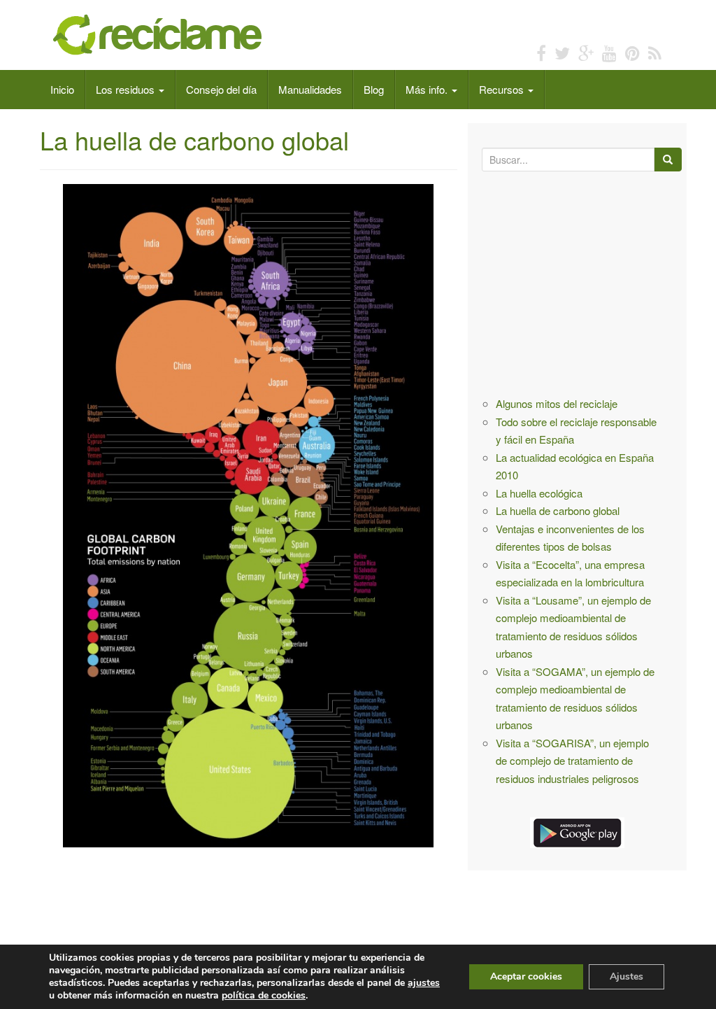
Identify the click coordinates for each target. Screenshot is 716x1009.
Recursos (503, 89)
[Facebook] (541, 52)
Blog (374, 89)
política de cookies (264, 995)
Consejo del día (221, 89)
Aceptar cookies (526, 976)
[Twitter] (562, 52)
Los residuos (126, 89)
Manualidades (310, 89)
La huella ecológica (539, 493)
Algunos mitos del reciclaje (556, 403)
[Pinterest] (632, 52)
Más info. (428, 89)
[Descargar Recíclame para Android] (577, 830)
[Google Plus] (586, 52)
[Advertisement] (294, 899)
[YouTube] (609, 52)
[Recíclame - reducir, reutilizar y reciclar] (159, 33)
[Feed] (654, 52)
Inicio (62, 89)
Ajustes (626, 976)
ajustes (424, 983)
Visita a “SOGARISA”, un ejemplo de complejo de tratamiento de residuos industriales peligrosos (572, 760)
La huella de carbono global (558, 510)
